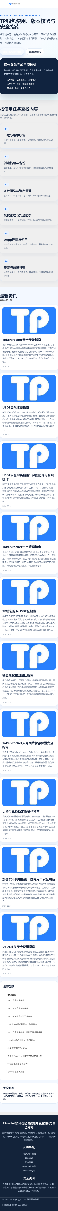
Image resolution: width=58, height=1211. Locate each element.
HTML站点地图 (29, 1166)
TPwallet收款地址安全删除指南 (21, 1040)
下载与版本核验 (29, 1153)
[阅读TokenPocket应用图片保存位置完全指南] (29, 724)
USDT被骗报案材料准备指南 (19, 1016)
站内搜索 (29, 1162)
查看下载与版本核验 (12, 51)
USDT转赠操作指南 (15, 1072)
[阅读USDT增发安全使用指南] (29, 928)
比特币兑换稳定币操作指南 (21, 811)
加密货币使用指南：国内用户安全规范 (28, 879)
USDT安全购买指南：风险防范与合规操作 (28, 477)
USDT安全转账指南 (15, 1000)
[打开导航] (47, 3)
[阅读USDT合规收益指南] (29, 388)
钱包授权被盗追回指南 (17, 675)
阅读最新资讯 (35, 51)
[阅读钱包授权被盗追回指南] (29, 656)
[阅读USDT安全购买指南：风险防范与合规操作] (29, 456)
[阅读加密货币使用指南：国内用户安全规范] (29, 860)
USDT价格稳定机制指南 (17, 1008)
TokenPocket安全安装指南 (21, 339)
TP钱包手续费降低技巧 (17, 1064)
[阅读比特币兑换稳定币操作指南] (29, 792)
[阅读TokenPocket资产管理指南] (29, 528)
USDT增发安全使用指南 (18, 946)
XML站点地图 (29, 1170)
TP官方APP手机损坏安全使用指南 (22, 1024)
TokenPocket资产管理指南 (21, 547)
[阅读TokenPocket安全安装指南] (29, 321)
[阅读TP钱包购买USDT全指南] (29, 592)
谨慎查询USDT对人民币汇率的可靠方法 (24, 1056)
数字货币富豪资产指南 (17, 1048)
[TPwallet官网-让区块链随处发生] (14, 4)
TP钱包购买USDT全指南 (19, 611)
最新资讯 (29, 1158)
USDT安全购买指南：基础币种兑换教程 (24, 1032)
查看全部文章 (6, 300)
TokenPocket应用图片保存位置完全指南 (27, 745)
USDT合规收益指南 (15, 407)
